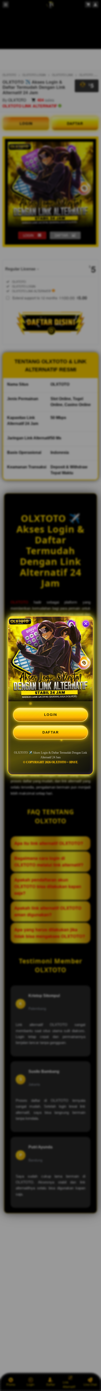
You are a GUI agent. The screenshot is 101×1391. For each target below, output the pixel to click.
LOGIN (50, 715)
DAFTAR (50, 732)
